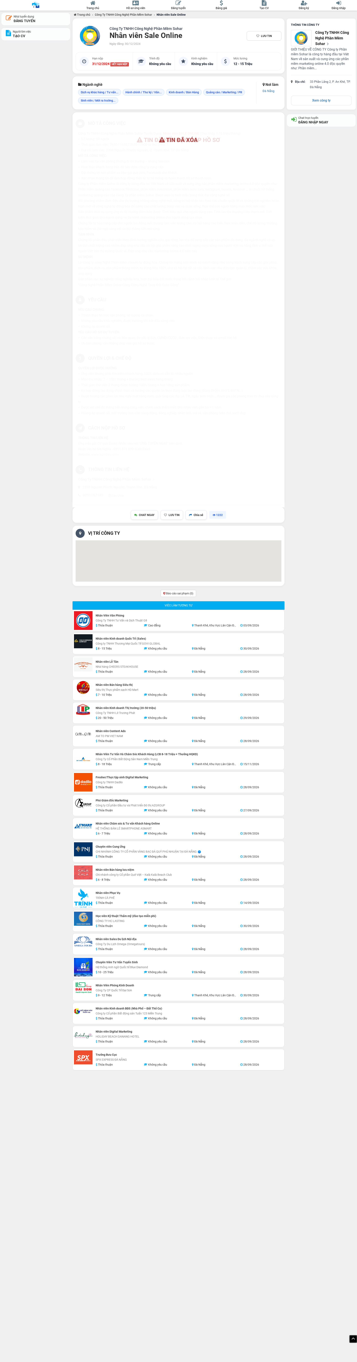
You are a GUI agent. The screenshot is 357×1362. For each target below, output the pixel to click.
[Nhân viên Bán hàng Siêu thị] (83, 687)
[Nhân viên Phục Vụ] (83, 898)
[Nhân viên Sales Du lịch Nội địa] (83, 944)
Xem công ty (321, 100)
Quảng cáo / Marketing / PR (224, 92)
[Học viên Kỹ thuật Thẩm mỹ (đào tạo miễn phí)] (83, 919)
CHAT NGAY (147, 515)
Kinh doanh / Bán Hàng (184, 92)
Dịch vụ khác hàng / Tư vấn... (99, 92)
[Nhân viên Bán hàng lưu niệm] (83, 872)
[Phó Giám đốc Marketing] (83, 803)
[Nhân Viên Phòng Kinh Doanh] (83, 988)
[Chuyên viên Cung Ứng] (83, 849)
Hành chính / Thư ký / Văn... (143, 92)
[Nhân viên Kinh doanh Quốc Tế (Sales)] (83, 641)
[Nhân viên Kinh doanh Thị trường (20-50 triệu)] (83, 709)
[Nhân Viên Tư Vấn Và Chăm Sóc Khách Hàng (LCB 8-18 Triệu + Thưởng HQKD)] (83, 759)
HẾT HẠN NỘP (119, 64)
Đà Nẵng (268, 91)
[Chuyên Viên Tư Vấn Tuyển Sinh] (83, 967)
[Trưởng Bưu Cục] (83, 1057)
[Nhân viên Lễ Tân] (83, 664)
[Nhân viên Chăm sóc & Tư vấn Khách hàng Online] (83, 826)
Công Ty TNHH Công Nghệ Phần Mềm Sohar (123, 14)
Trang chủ (83, 14)
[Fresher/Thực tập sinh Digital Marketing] (83, 782)
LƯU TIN (266, 36)
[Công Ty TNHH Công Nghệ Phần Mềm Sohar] (90, 35)
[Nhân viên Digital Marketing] (83, 1036)
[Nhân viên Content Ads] (83, 734)
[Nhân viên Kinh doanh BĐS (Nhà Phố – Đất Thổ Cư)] (83, 1011)
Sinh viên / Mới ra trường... (98, 100)
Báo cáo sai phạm (179, 593)
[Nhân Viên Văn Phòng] (83, 620)
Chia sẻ (198, 515)
